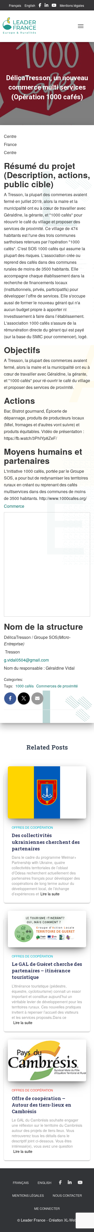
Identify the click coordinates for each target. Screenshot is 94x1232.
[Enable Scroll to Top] (83, 1221)
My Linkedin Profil (46, 6)
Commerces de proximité (57, 685)
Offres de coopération (32, 827)
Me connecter (47, 1208)
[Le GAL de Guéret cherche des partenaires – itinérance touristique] (47, 928)
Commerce (14, 506)
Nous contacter (67, 1195)
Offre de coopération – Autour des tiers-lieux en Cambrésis (41, 1104)
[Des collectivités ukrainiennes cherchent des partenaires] (47, 792)
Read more (49, 893)
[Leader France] (21, 26)
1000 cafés (24, 685)
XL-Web (70, 1220)
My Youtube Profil (54, 6)
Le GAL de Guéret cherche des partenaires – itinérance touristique (47, 970)
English (30, 5)
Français (15, 5)
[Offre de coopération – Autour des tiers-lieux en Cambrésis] (47, 1059)
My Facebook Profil (40, 6)
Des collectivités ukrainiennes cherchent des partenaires (46, 841)
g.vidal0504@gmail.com (26, 660)
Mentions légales (72, 5)
